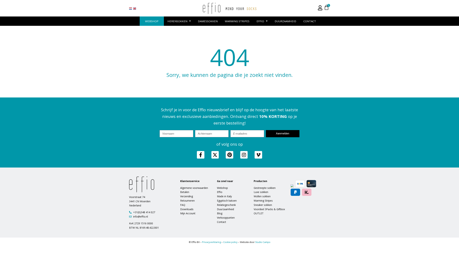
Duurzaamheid (285, 21)
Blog (219, 213)
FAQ (182, 205)
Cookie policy (230, 242)
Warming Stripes (237, 21)
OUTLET (259, 213)
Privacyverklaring (211, 242)
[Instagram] (244, 155)
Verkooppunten (226, 217)
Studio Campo (262, 242)
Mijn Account (187, 213)
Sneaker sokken (263, 205)
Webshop (151, 21)
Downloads (186, 209)
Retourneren (187, 200)
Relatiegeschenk (226, 205)
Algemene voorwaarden (194, 188)
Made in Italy (224, 196)
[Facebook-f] (200, 155)
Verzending (186, 196)
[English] (134, 8)
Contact (309, 21)
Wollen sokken (262, 196)
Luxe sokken (261, 192)
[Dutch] (130, 8)
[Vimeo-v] (258, 155)
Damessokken (208, 21)
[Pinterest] (229, 155)
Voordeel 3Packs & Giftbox (269, 209)
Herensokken (177, 21)
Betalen (184, 192)
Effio (260, 21)
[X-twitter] (215, 155)
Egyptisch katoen (227, 200)
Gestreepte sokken (265, 188)
